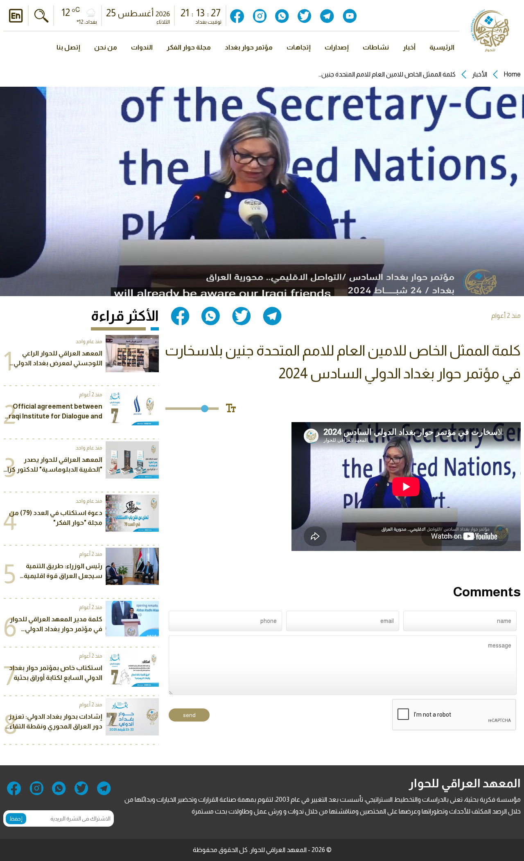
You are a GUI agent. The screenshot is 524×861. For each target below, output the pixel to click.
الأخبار (479, 74)
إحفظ (16, 819)
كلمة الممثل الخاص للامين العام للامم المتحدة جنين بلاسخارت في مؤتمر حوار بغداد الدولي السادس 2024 (386, 74)
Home (512, 74)
